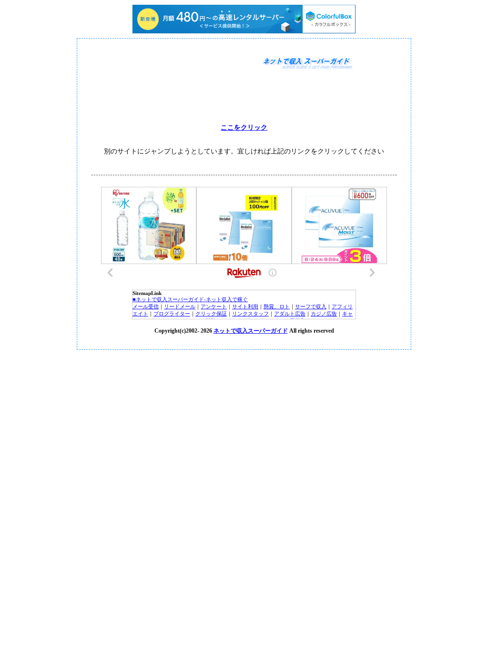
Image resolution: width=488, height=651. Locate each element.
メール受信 (145, 306)
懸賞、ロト (277, 306)
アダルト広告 (289, 313)
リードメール (179, 306)
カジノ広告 (324, 313)
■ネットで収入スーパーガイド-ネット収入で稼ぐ (190, 299)
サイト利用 (245, 306)
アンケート (214, 306)
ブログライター (171, 313)
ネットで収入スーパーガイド (251, 330)
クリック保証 (211, 313)
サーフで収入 (310, 306)
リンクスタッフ (250, 313)
